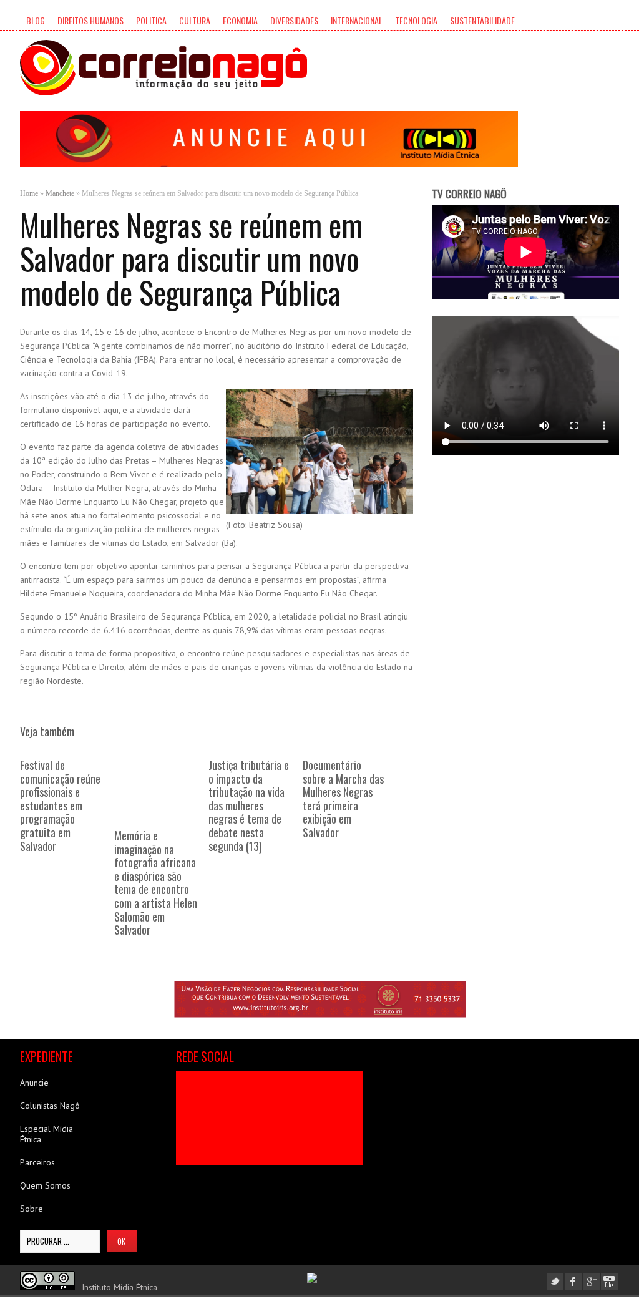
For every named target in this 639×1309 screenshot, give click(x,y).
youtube (609, 1281)
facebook (573, 1281)
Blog (35, 20)
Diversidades (294, 20)
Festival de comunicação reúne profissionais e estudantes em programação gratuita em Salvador (60, 805)
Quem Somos (45, 1185)
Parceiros (37, 1162)
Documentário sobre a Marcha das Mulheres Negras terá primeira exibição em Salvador (343, 798)
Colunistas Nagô (50, 1105)
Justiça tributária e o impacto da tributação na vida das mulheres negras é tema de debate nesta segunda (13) (248, 805)
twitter (555, 1281)
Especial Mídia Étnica (46, 1134)
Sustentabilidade (482, 20)
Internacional (357, 20)
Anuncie (34, 1082)
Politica (151, 20)
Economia (240, 20)
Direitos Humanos (90, 20)
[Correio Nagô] (163, 67)
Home (29, 193)
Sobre (31, 1208)
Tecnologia (416, 20)
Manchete (60, 193)
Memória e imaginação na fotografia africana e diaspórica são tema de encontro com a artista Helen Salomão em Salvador (155, 882)
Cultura (194, 20)
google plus (591, 1281)
